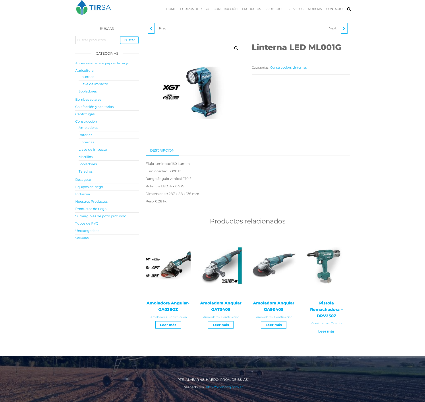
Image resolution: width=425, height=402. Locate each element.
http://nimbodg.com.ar (224, 387)
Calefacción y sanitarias (94, 107)
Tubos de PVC (86, 223)
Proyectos (274, 9)
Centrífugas (85, 114)
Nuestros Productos (91, 201)
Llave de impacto (93, 149)
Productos (251, 9)
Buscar (129, 40)
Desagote (83, 179)
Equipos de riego (194, 9)
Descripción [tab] (162, 150)
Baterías (85, 135)
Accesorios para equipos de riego (102, 63)
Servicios (295, 9)
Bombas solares (88, 99)
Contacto (334, 9)
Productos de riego (90, 209)
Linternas (299, 67)
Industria (82, 194)
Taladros (337, 323)
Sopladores (88, 91)
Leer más (168, 325)
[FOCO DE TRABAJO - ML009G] (151, 28)
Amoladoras (159, 317)
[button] (236, 48)
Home (171, 9)
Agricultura (84, 70)
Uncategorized (87, 231)
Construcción (226, 9)
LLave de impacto (93, 84)
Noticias (315, 9)
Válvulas (82, 238)
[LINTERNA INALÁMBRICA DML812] (344, 28)
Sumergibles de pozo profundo (100, 216)
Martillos (86, 157)
